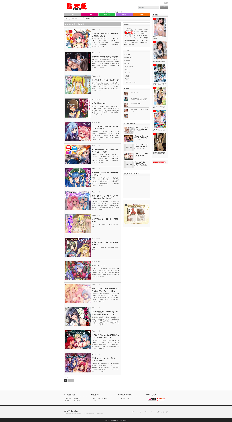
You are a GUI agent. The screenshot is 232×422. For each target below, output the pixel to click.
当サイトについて (136, 412)
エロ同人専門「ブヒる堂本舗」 (72, 398)
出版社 (127, 76)
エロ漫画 (89, 14)
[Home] (66, 19)
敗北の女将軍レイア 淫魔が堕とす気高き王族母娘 (105, 243)
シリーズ (127, 73)
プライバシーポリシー (149, 412)
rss (165, 3)
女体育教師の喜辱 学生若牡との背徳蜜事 (105, 57)
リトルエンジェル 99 (135, 115)
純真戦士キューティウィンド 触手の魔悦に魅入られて (105, 174)
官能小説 (124, 14)
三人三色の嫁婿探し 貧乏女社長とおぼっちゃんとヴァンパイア (105, 151)
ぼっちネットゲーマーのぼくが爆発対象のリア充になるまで (105, 35)
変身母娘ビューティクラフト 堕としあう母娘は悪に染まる (105, 359)
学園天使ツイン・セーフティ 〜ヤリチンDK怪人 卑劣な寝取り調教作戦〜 (105, 197)
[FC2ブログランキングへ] (161, 400)
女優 (126, 70)
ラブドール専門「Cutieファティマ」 (127, 398)
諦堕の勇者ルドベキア (99, 103)
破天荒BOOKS (71, 411)
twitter (167, 3)
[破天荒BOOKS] (77, 9)
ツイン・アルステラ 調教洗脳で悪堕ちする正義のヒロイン (105, 127)
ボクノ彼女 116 (134, 92)
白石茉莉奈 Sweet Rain (136, 103)
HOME (72, 14)
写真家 (127, 79)
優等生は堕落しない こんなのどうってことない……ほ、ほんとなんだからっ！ (105, 313)
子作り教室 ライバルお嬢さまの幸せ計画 (105, 80)
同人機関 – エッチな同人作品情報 (72, 400)
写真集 (141, 14)
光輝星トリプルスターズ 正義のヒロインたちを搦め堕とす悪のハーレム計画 (105, 290)
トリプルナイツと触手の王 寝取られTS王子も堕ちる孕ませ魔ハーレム (105, 336)
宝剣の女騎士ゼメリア (99, 265)
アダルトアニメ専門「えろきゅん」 (100, 398)
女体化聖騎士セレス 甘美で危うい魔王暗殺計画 (105, 220)
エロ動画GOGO (95, 400)
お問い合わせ (160, 412)
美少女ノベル (107, 14)
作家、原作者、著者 (130, 82)
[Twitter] (167, 412)
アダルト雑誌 (129, 67)
